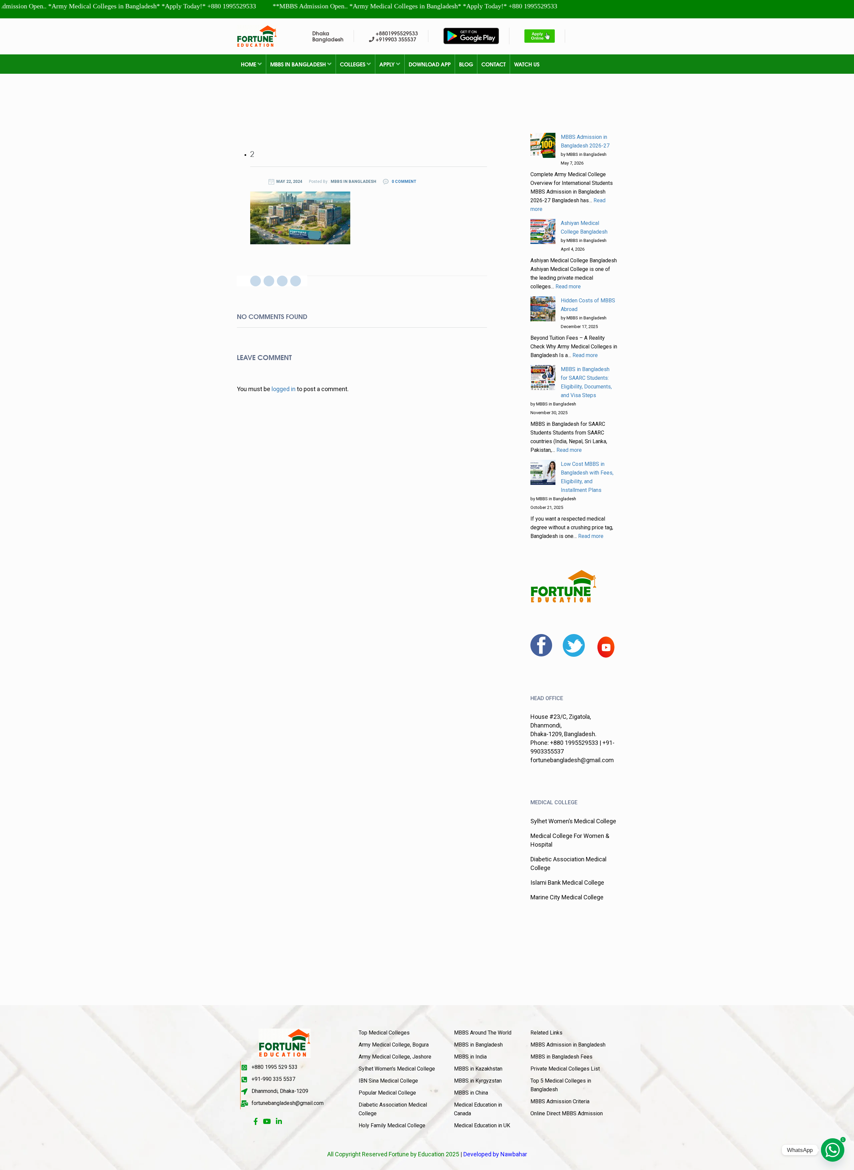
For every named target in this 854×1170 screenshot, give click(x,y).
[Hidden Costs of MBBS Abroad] (542, 308)
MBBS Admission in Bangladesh (567, 1045)
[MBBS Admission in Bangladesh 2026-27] (542, 145)
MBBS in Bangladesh (298, 64)
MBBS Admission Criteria (559, 1101)
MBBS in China (471, 1093)
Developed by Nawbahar (495, 1154)
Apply (387, 64)
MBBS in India (470, 1057)
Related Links (546, 1033)
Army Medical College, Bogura (394, 1045)
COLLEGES (353, 64)
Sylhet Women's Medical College (397, 1069)
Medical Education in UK (482, 1125)
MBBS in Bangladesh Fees (561, 1057)
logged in (284, 388)
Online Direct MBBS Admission (566, 1113)
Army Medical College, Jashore (395, 1057)
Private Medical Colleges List (565, 1069)
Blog (466, 64)
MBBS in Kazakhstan (478, 1069)
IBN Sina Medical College (388, 1081)
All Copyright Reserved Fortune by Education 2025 (393, 1154)
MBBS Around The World (482, 1033)
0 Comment (403, 181)
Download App (430, 64)
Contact (493, 64)
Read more (568, 286)
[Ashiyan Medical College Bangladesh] (542, 231)
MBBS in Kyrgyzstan (478, 1081)
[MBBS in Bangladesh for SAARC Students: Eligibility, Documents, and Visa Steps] (542, 377)
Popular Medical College (387, 1093)
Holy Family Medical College (392, 1125)
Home (249, 64)
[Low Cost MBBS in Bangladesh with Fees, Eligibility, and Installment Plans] (542, 472)
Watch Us (526, 64)
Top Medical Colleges (384, 1033)
